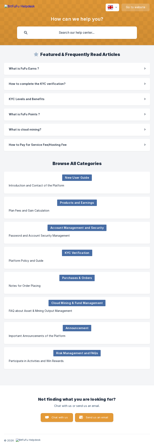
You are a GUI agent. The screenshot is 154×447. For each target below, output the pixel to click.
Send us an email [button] (97, 417)
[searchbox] (77, 32)
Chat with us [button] (60, 417)
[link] (77, 69)
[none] (19, 7)
